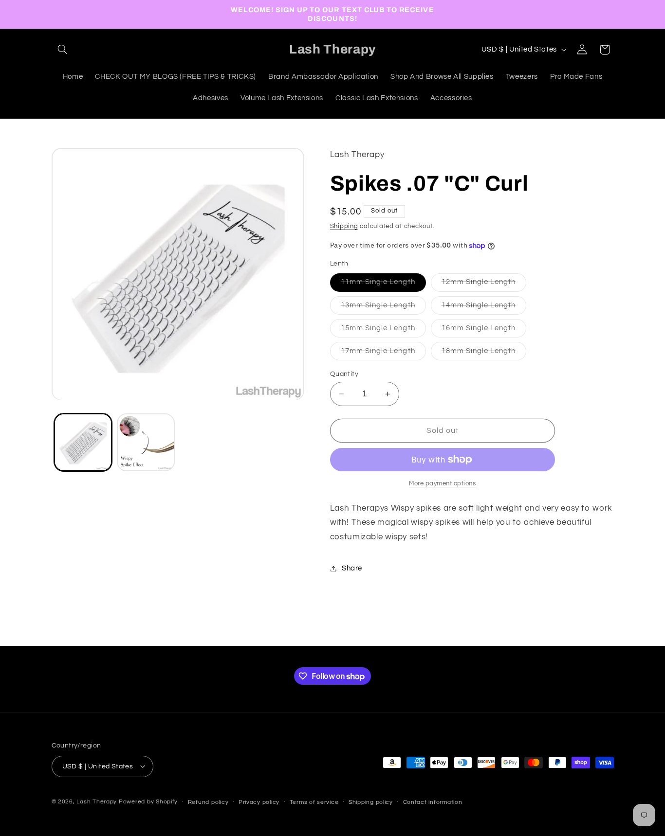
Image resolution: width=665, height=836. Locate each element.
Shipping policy (371, 801)
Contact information (432, 801)
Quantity (344, 374)
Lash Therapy (97, 801)
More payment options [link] (442, 483)
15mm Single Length (383, 331)
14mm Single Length (484, 308)
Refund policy (208, 801)
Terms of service (314, 801)
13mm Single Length (383, 308)
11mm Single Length (383, 285)
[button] (63, 49)
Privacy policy (259, 801)
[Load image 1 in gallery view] (83, 442)
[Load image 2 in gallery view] (146, 442)
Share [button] (352, 568)
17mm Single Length (383, 353)
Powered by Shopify (148, 801)
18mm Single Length (484, 353)
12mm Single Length (484, 285)
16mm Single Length (484, 331)
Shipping (344, 226)
